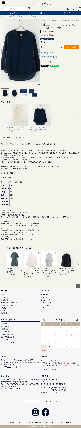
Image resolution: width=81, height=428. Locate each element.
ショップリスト (46, 302)
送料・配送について (7, 334)
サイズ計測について (47, 53)
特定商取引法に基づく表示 (17, 422)
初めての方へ (5, 324)
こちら (9, 367)
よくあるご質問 (6, 326)
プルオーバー (34, 16)
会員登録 (49, 401)
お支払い (4, 356)
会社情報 (44, 376)
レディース (66, 13)
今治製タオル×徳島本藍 (9, 302)
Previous (3, 51)
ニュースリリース (59, 422)
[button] (3, 119)
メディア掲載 (45, 305)
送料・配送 (45, 356)
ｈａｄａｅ (45, 291)
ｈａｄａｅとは (46, 295)
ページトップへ (78, 286)
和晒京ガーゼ (5, 308)
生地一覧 (44, 297)
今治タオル (4, 300)
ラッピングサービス (7, 342)
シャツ (12, 13)
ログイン (32, 401)
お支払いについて (7, 332)
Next (38, 51)
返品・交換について (7, 337)
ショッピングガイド (8, 320)
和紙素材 (4, 313)
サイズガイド (5, 339)
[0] (78, 10)
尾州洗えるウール (7, 305)
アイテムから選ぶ (10, 16)
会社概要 (48, 422)
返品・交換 (5, 376)
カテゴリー (5, 291)
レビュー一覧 (45, 300)
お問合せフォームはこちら (57, 390)
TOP (2, 16)
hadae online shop (35, 426)
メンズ (39, 13)
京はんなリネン (6, 310)
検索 (29, 9)
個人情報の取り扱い (35, 422)
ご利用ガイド (5, 329)
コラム (43, 308)
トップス (26, 16)
